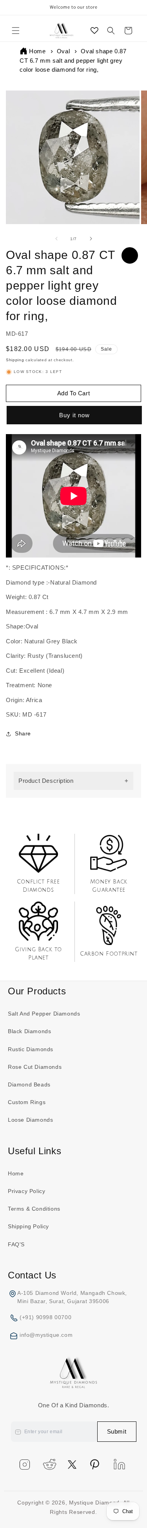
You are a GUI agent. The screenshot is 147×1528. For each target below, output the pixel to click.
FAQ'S (16, 1244)
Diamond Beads (29, 1084)
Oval (63, 51)
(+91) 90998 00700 (45, 1317)
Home (37, 51)
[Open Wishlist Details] (94, 30)
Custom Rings (26, 1102)
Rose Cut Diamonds (35, 1067)
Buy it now (73, 415)
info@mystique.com (46, 1335)
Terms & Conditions (34, 1209)
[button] (15, 30)
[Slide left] (56, 238)
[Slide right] (91, 238)
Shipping (15, 360)
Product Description (45, 780)
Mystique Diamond (94, 1502)
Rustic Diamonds (30, 1049)
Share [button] (23, 733)
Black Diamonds (29, 1031)
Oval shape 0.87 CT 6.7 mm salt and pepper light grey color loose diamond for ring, (73, 60)
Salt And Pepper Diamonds (44, 1013)
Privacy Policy (26, 1191)
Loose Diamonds (30, 1120)
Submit (117, 1431)
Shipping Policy (28, 1226)
